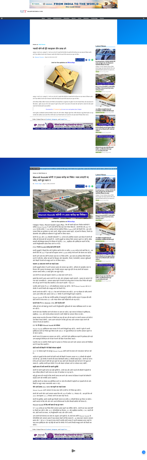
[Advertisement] (73, 30)
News (43, 18)
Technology (94, 18)
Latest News (101, 46)
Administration (57, 18)
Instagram (54, 119)
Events (102, 18)
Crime (79, 18)
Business (86, 18)
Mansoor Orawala (39, 57)
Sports (73, 18)
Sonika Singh (38, 183)
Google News (63, 119)
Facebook (48, 119)
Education (66, 18)
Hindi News (41, 44)
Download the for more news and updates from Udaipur (64, 109)
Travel (49, 18)
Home (34, 44)
